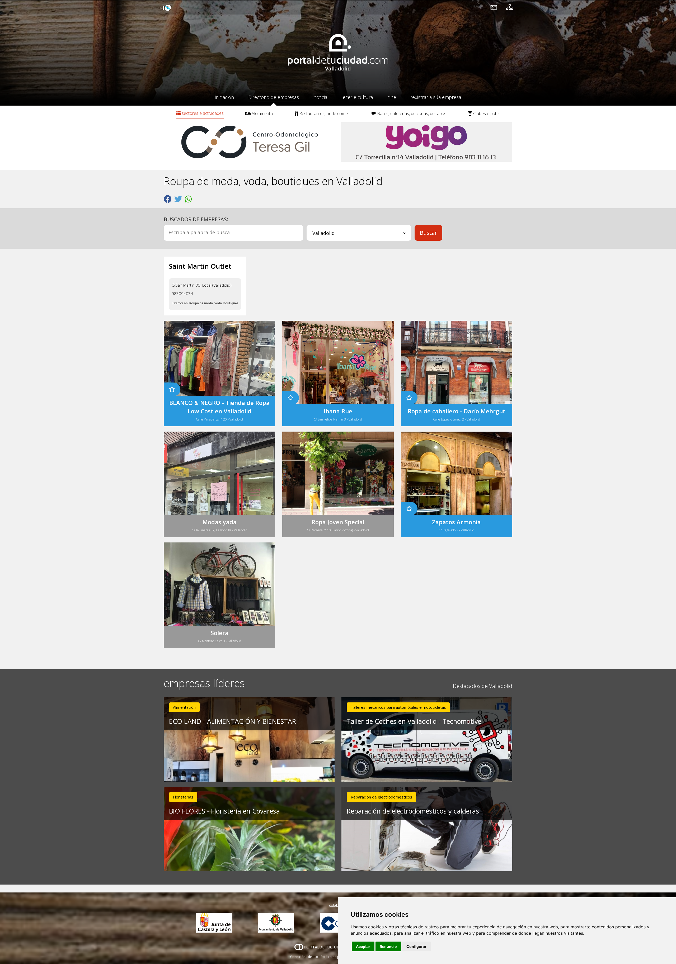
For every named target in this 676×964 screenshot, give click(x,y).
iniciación (224, 97)
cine (391, 97)
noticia (320, 97)
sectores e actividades (202, 113)
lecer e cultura (357, 97)
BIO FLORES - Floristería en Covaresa (224, 810)
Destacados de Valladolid (482, 685)
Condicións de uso (304, 956)
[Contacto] (494, 7)
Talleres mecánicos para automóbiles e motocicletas (398, 707)
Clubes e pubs (486, 113)
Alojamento (262, 113)
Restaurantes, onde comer (323, 113)
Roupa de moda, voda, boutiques (213, 303)
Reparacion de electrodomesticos (381, 797)
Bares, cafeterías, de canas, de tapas (411, 113)
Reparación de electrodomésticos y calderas (413, 810)
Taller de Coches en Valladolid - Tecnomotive (414, 721)
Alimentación (184, 707)
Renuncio (388, 946)
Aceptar (363, 946)
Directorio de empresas (273, 97)
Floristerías (183, 797)
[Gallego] (164, 8)
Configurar (416, 946)
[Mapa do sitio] (510, 7)
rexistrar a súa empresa (435, 97)
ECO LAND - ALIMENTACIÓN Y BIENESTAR (232, 721)
